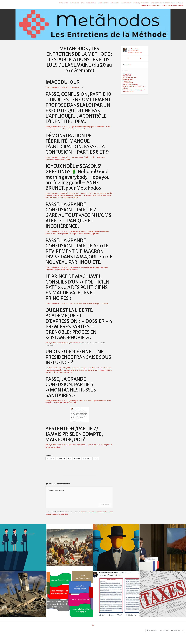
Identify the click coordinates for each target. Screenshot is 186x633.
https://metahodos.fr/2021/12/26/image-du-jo (62, 87)
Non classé (128, 65)
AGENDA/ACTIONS (103, 3)
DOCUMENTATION (126, 3)
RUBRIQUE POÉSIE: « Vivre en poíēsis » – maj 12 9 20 (167, 3)
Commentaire (105, 504)
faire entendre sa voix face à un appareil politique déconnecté (162, 6)
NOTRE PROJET (63, 3)
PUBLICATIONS (74, 3)
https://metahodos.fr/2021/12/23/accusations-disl (63, 343)
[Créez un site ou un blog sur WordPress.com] (93, 625)
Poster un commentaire (135, 52)
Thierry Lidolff (134, 49)
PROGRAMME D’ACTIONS (88, 3)
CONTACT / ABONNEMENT (141, 3)
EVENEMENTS (115, 3)
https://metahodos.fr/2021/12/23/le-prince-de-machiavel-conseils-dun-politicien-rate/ (77, 303)
